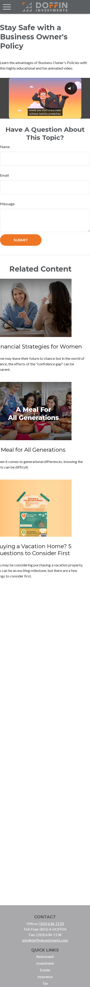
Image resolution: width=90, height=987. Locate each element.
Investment (45, 963)
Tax (45, 983)
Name (5, 146)
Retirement (45, 956)
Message (7, 204)
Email (4, 175)
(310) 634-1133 (51, 923)
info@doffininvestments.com (45, 940)
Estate (45, 970)
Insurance (45, 976)
